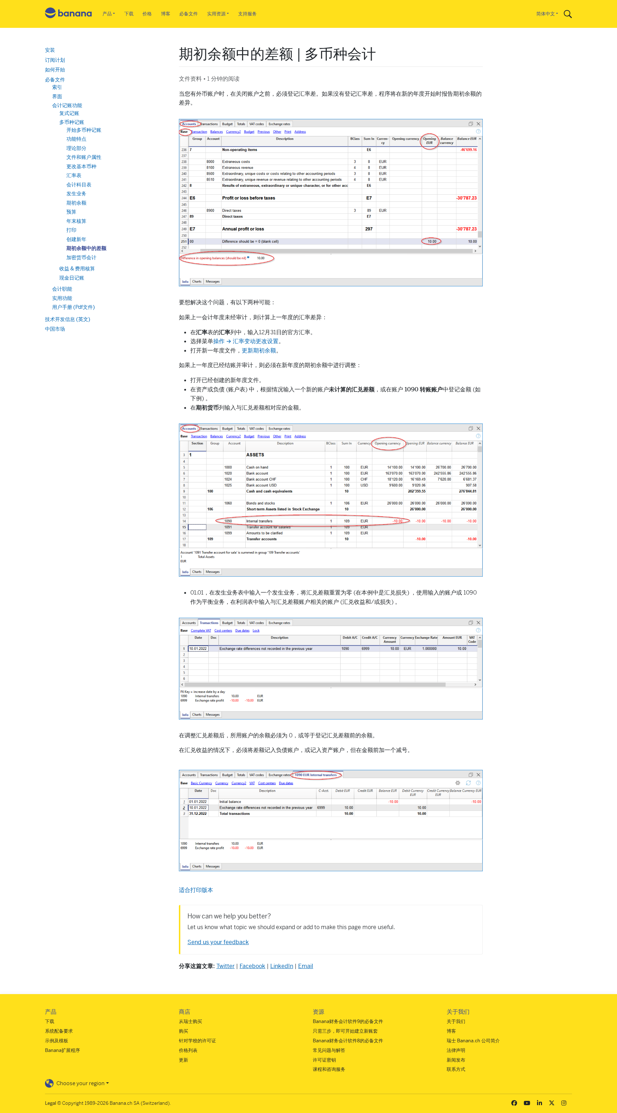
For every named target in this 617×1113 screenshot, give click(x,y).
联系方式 (456, 1069)
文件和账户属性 (83, 157)
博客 (165, 14)
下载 (129, 14)
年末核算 (76, 221)
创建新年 (76, 239)
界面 (57, 96)
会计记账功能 (67, 105)
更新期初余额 (259, 350)
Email (305, 966)
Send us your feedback (218, 942)
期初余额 (76, 203)
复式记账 (69, 113)
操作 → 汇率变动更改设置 (246, 341)
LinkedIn (281, 966)
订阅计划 (55, 60)
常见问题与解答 (329, 1050)
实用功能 (62, 298)
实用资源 (216, 14)
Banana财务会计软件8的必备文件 (348, 1041)
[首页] (68, 14)
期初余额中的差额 (86, 248)
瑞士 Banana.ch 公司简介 (473, 1041)
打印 (71, 230)
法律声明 (456, 1050)
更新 (183, 1060)
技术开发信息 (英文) (67, 319)
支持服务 (247, 14)
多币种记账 (71, 122)
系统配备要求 (59, 1031)
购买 (183, 1031)
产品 (107, 14)
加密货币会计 (81, 257)
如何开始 (55, 69)
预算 (71, 212)
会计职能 (62, 289)
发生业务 (76, 193)
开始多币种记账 (83, 130)
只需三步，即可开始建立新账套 (345, 1031)
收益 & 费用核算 (77, 268)
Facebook (252, 966)
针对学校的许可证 (197, 1041)
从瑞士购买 (190, 1021)
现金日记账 (71, 278)
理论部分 (76, 148)
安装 (50, 50)
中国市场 (55, 329)
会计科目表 (78, 184)
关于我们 (456, 1021)
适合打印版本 (196, 890)
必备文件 (188, 14)
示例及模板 (56, 1041)
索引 (57, 87)
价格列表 (188, 1050)
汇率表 (73, 175)
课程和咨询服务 (329, 1069)
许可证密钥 (324, 1060)
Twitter (225, 966)
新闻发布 (456, 1060)
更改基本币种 (81, 166)
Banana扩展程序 (62, 1050)
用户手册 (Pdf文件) (73, 307)
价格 (147, 14)
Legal (50, 1103)
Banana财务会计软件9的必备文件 (348, 1021)
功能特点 (76, 139)
